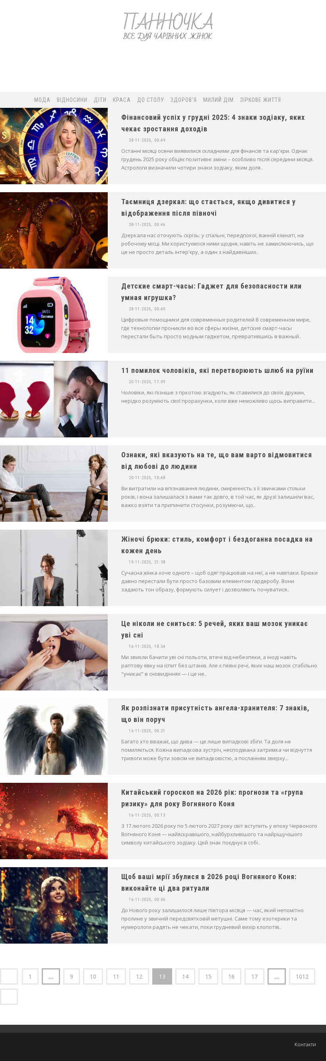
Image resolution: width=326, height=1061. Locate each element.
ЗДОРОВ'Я (184, 100)
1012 (302, 976)
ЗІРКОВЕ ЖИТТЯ (260, 100)
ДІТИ (100, 100)
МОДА (42, 100)
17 (254, 976)
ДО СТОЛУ (150, 100)
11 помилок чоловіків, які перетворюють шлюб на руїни (217, 370)
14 (185, 976)
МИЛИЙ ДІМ (218, 100)
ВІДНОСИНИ (72, 100)
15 (208, 976)
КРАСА (122, 100)
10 (93, 976)
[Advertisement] (162, 70)
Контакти (305, 1044)
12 (139, 976)
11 (116, 976)
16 (231, 976)
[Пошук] (306, 100)
